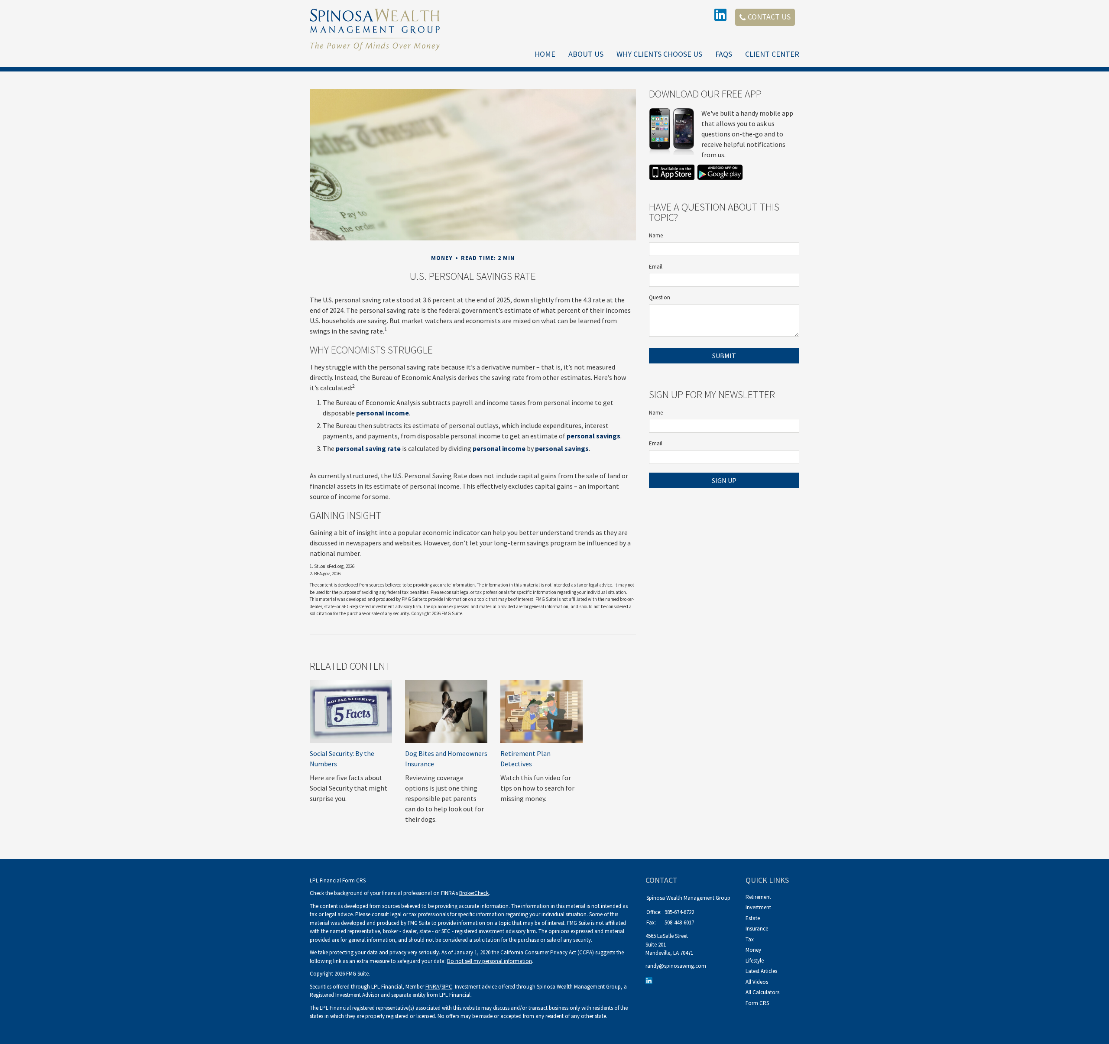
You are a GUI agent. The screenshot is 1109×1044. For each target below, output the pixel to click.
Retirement (758, 897)
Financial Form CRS (343, 880)
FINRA (432, 986)
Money (753, 949)
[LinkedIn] (650, 980)
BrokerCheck (474, 893)
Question (659, 297)
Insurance (757, 928)
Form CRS (757, 1003)
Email (655, 266)
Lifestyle (755, 960)
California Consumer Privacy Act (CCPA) (547, 952)
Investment (758, 907)
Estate (753, 918)
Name (656, 235)
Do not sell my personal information (489, 961)
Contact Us (769, 17)
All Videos (757, 982)
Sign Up (724, 480)
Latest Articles (761, 971)
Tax (750, 939)
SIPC (446, 986)
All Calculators (762, 992)
